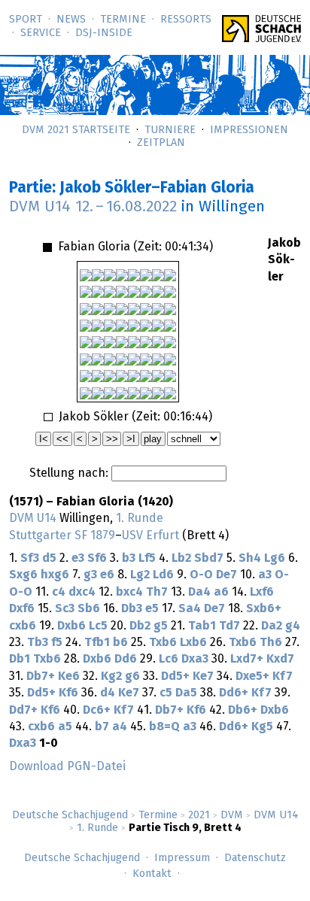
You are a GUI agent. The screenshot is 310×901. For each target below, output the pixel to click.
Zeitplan (161, 143)
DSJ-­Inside (103, 33)
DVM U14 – (93, 206)
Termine (123, 19)
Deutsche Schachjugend (70, 815)
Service (40, 33)
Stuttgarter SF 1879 (62, 535)
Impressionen (249, 130)
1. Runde (97, 828)
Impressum (182, 858)
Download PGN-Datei (67, 766)
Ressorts (185, 19)
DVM (231, 815)
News (71, 19)
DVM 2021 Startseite (76, 130)
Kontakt (152, 874)
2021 (199, 815)
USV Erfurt (150, 535)
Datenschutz (255, 858)
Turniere (170, 130)
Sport (25, 19)
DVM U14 (276, 815)
